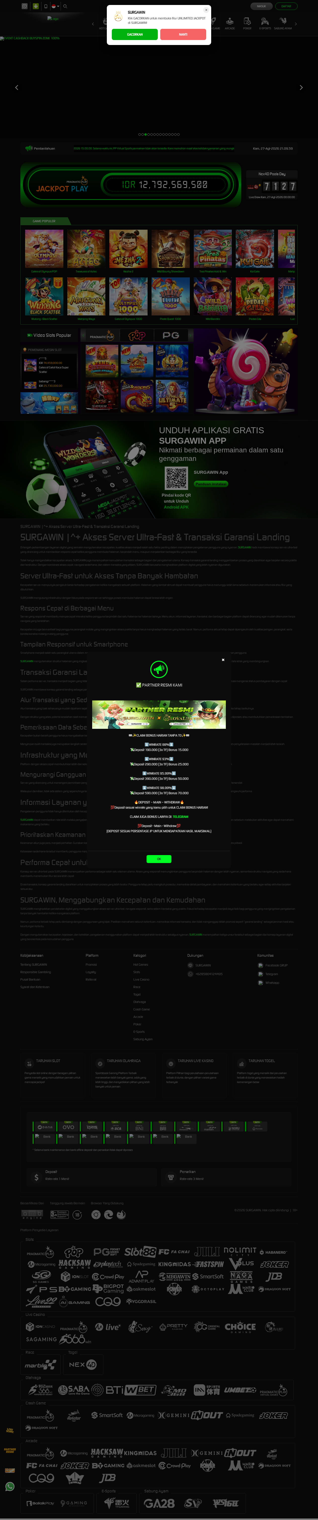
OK (159, 859)
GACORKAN (135, 34)
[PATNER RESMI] (159, 714)
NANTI (183, 34)
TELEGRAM (180, 817)
